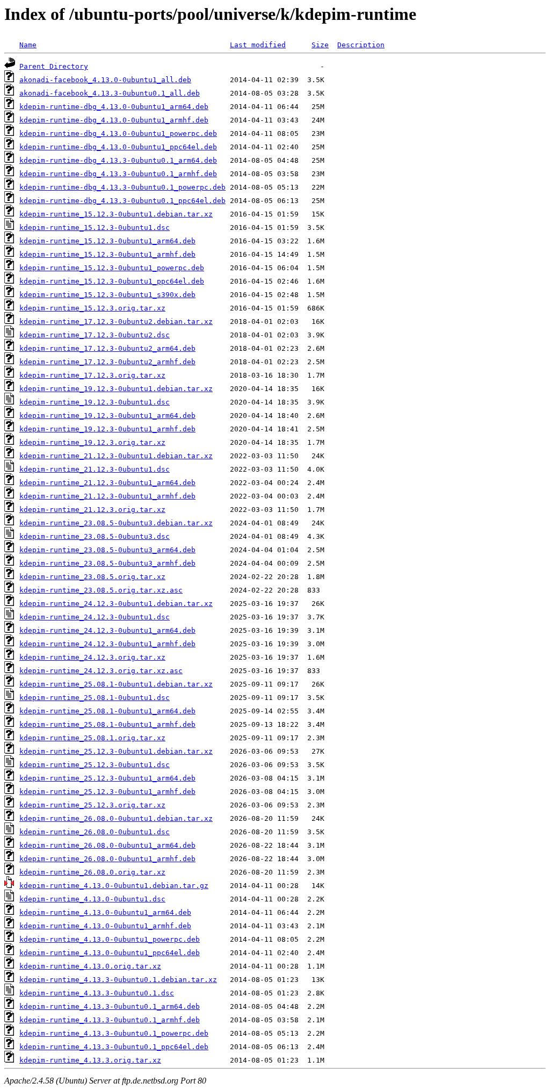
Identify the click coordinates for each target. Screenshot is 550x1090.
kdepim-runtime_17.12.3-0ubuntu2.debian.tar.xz (116, 321)
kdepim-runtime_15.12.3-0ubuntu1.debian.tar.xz (116, 214)
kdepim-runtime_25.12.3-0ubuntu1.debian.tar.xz (116, 751)
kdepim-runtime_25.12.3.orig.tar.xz (92, 805)
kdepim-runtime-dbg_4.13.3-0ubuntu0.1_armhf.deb (118, 174)
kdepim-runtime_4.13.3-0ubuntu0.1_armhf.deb (109, 1020)
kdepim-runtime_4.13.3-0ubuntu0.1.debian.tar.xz (118, 980)
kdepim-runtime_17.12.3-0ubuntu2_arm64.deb (107, 348)
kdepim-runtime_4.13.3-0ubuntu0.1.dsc (96, 993)
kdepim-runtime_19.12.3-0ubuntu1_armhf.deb (107, 429)
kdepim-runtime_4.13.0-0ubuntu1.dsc (92, 899)
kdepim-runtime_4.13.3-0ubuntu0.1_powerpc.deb (113, 1033)
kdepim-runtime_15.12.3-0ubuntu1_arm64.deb (107, 241)
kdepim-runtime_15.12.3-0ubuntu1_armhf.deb (107, 254)
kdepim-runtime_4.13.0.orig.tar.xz (90, 966)
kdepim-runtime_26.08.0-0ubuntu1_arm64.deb (107, 845)
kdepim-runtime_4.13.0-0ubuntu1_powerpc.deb (109, 939)
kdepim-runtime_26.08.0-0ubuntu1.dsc (94, 832)
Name (28, 45)
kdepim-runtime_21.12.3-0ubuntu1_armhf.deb (107, 496)
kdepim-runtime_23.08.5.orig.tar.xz (92, 577)
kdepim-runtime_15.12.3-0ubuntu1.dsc (94, 227)
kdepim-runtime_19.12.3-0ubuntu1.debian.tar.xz (116, 389)
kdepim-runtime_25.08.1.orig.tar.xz (92, 738)
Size (320, 45)
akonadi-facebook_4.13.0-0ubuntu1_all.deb (105, 80)
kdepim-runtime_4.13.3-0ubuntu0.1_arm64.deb (109, 1006)
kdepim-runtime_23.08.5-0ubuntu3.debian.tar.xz (116, 523)
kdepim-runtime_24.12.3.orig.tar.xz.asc (101, 671)
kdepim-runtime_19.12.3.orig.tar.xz (92, 442)
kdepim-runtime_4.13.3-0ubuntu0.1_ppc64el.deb (113, 1047)
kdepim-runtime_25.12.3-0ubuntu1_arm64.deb (107, 778)
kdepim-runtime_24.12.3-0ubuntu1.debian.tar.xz (116, 604)
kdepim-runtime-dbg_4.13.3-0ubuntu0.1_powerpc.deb (122, 187)
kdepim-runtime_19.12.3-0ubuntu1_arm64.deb (107, 416)
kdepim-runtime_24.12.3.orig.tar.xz (92, 657)
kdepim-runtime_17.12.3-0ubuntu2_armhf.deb (107, 362)
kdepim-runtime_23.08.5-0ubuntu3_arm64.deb (107, 550)
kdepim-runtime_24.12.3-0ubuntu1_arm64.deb (107, 630)
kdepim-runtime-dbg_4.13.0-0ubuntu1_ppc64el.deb (118, 147)
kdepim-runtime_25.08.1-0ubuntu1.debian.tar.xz (116, 684)
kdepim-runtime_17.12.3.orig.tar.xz (92, 375)
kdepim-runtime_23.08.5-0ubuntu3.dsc (94, 536)
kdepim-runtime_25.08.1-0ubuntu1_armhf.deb (107, 724)
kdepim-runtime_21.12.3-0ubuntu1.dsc (94, 469)
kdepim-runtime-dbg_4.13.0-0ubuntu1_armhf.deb (113, 120)
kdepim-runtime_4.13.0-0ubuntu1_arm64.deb (105, 912)
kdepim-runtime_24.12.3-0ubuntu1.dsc (94, 617)
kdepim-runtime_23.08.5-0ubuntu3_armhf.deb (107, 563)
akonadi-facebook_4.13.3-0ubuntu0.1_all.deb (109, 93)
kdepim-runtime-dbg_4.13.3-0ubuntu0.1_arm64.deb (118, 160)
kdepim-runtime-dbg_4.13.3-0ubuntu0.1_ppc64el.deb (122, 201)
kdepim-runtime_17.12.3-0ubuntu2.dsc (94, 335)
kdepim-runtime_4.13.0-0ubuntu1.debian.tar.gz (113, 886)
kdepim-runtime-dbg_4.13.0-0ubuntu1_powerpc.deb (118, 133)
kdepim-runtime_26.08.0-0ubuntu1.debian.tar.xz (116, 818)
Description (361, 45)
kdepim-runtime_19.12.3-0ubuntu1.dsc (94, 402)
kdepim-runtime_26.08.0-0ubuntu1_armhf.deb (107, 859)
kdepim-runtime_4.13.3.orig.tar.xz (90, 1060)
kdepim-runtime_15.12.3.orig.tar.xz (92, 308)
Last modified (258, 45)
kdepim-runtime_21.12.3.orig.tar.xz (92, 510)
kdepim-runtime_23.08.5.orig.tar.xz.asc (101, 590)
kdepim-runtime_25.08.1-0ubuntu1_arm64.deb (107, 711)
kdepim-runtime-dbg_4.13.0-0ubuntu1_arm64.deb (113, 107)
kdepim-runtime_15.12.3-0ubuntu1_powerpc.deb (111, 268)
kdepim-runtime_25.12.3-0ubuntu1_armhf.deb (107, 792)
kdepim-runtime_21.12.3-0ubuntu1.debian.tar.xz (116, 456)
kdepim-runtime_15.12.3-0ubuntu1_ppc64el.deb (111, 281)
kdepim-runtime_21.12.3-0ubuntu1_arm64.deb (107, 483)
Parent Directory (53, 66)
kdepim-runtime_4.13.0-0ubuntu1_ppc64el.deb (109, 953)
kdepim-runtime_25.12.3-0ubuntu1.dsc (94, 765)
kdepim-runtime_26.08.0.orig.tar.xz (92, 872)
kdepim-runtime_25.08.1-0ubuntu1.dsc (94, 698)
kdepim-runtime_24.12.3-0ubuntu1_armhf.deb (107, 644)
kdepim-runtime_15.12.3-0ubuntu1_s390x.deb (107, 295)
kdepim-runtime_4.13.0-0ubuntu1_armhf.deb (105, 926)
